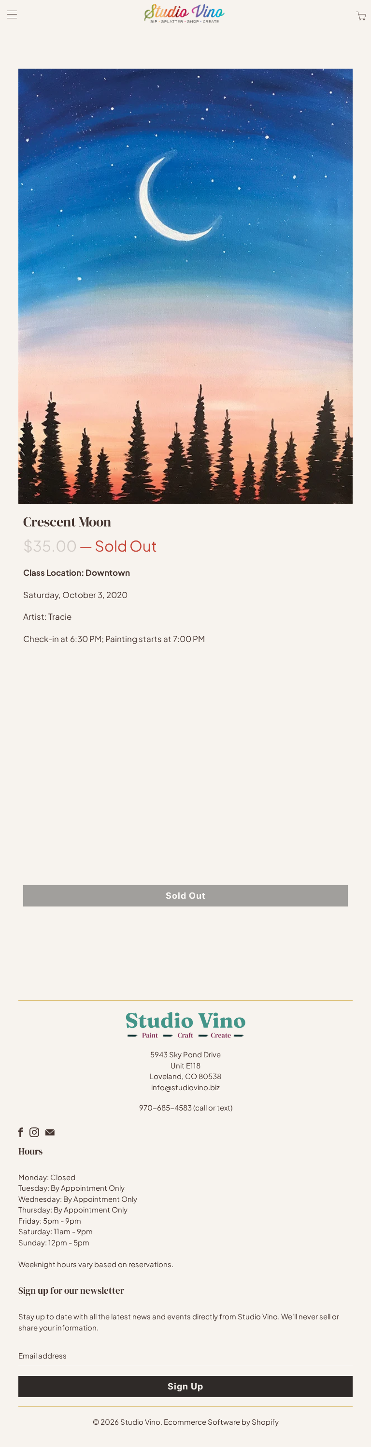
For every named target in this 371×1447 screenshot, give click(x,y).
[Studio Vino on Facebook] (20, 1132)
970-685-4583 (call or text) (185, 1107)
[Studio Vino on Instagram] (34, 1132)
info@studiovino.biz (185, 1087)
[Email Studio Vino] (50, 1132)
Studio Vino (140, 1421)
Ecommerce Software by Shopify (221, 1421)
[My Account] (8, 14)
